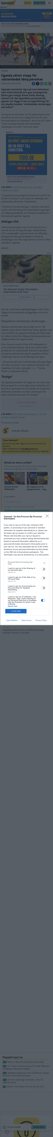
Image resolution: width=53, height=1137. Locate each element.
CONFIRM (16, 611)
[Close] (48, 516)
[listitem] (26, 563)
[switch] (43, 569)
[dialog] (26, 568)
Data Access (26, 620)
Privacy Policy (41, 620)
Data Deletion (11, 620)
